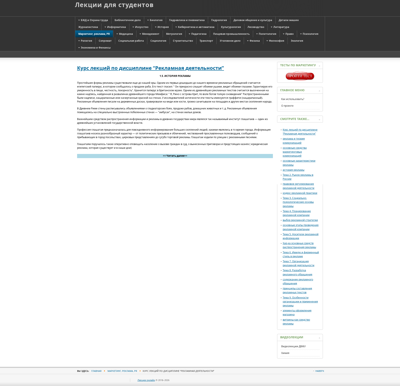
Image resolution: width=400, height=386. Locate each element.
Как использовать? (292, 99)
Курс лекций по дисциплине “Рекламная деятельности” (150, 67)
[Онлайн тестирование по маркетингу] (300, 79)
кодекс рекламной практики (300, 193)
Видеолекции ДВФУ (293, 346)
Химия (285, 353)
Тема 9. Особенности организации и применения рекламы (300, 301)
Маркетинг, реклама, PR (122, 370)
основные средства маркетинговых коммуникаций (295, 151)
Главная (96, 370)
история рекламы (293, 170)
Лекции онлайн (146, 380)
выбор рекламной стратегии (300, 220)
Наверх (319, 370)
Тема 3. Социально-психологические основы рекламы (298, 202)
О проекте (287, 105)
